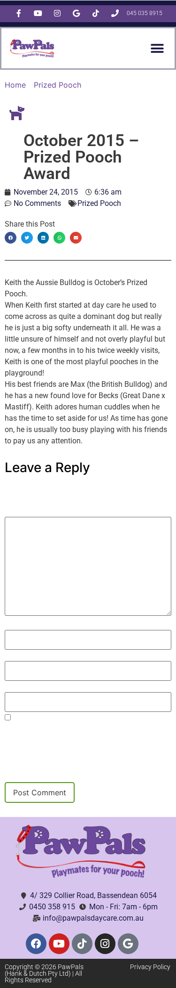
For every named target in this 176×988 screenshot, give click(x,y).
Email (17, 656)
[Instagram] (105, 943)
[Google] (128, 943)
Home (15, 85)
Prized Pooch (57, 85)
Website (19, 687)
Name (18, 625)
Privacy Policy (150, 967)
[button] (157, 48)
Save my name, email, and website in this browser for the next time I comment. (78, 730)
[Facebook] (36, 943)
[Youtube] (59, 943)
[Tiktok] (82, 943)
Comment (25, 512)
